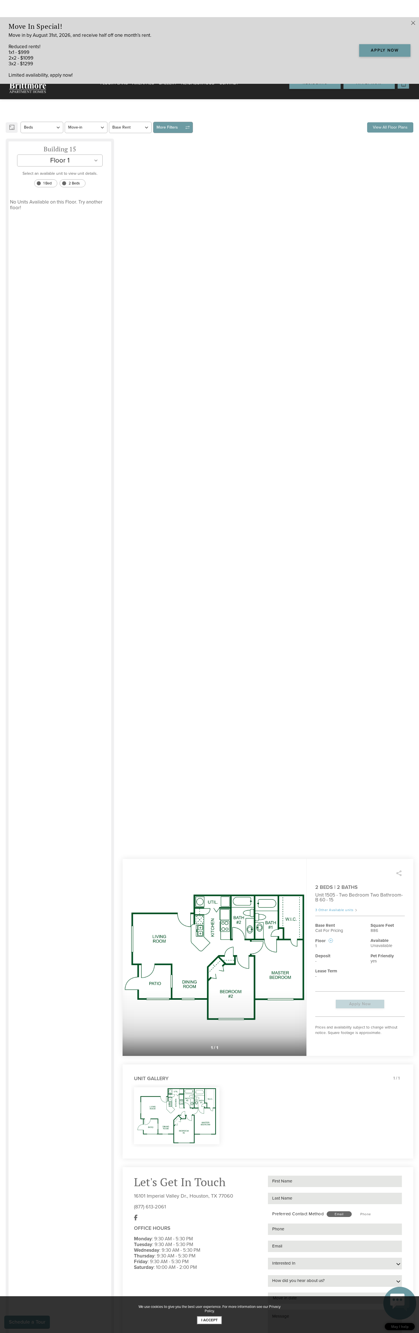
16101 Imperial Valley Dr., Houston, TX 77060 (183, 1196)
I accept (209, 1320)
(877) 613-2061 (150, 1207)
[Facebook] (136, 1218)
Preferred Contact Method (298, 1213)
